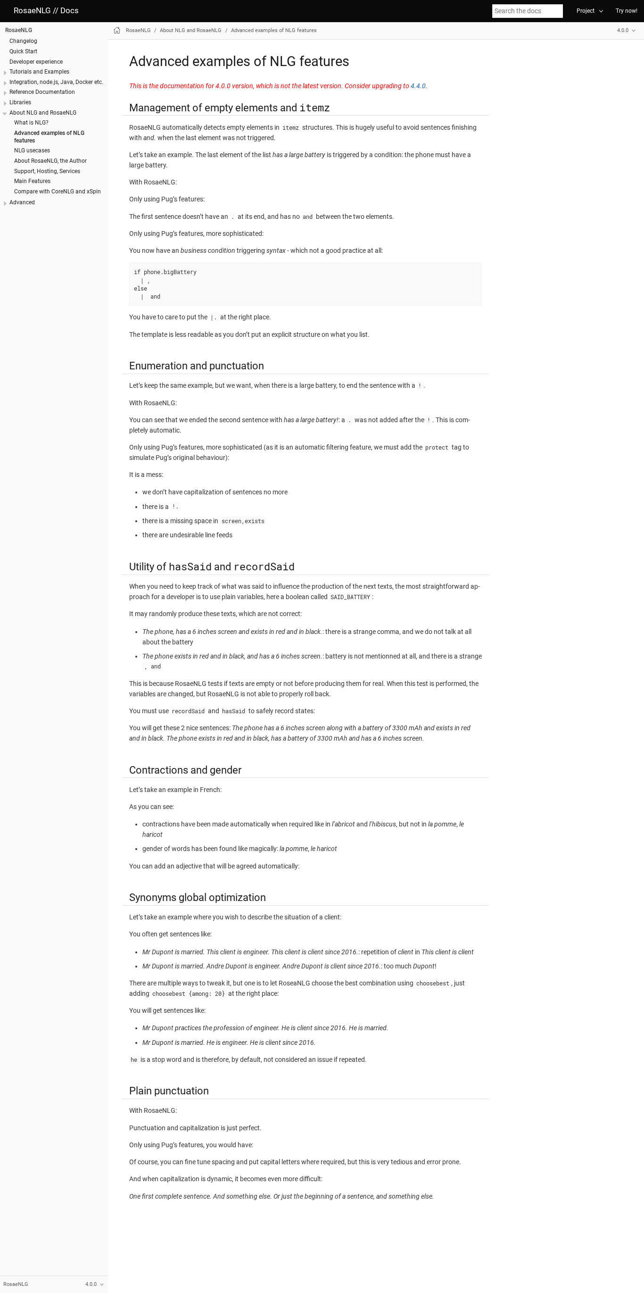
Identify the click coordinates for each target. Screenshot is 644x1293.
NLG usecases (32, 150)
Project (585, 11)
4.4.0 (418, 86)
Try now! (626, 11)
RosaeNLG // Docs (46, 10)
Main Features (32, 181)
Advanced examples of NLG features (274, 30)
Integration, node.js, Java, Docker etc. (56, 82)
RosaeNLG (18, 30)
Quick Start (23, 51)
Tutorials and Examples (39, 71)
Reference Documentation (42, 92)
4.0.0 (622, 30)
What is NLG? (31, 122)
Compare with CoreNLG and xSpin (57, 191)
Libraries (20, 102)
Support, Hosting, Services (47, 170)
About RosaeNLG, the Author (50, 161)
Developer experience (36, 61)
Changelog (23, 41)
